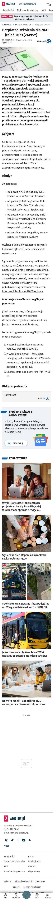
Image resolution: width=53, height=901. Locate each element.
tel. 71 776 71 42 (11, 829)
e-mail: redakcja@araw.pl (16, 832)
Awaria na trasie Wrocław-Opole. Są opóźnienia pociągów (31, 18)
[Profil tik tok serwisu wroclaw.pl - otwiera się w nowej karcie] (12, 840)
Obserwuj (20, 443)
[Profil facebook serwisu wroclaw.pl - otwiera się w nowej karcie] (18, 840)
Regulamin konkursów (32, 887)
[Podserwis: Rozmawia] (26, 4)
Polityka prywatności (17, 893)
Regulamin (16, 887)
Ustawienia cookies (36, 893)
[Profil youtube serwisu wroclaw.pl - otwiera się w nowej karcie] (23, 840)
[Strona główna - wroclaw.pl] (8, 4)
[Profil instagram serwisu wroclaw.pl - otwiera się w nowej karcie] (6, 840)
